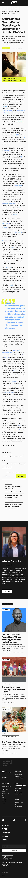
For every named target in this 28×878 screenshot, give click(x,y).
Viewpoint (22, 463)
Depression (6, 463)
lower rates (18, 186)
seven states (6, 223)
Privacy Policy (5, 872)
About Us (5, 825)
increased (5, 106)
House (24, 355)
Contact (5, 836)
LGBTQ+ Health (9, 13)
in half (15, 214)
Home (3, 11)
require (15, 370)
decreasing (18, 232)
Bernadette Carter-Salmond (16, 653)
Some (3, 241)
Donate (4, 840)
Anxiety (14, 463)
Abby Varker (11, 702)
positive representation (9, 203)
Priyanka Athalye (16, 500)
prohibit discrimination (13, 386)
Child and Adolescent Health (10, 736)
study (12, 247)
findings (8, 267)
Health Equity (13, 11)
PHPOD (4, 829)
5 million (20, 122)
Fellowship (6, 833)
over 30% (16, 135)
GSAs (20, 208)
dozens (10, 319)
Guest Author (6, 467)
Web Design (3, 875)
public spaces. (9, 392)
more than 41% (16, 430)
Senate (6, 357)
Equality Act (13, 381)
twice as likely (6, 150)
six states (5, 228)
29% (23, 137)
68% (21, 157)
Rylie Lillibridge (16, 491)
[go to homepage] (14, 2)
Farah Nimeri (14, 509)
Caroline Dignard (13, 753)
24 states (11, 285)
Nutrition (5, 739)
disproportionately (7, 111)
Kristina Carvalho (16, 48)
